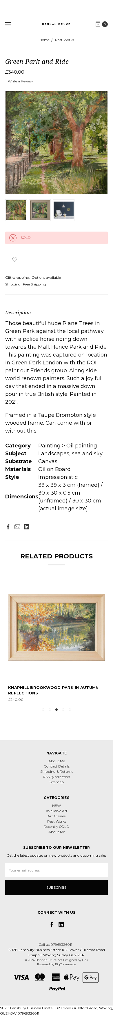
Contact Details (57, 766)
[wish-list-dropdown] (14, 259)
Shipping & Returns (56, 771)
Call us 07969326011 (55, 944)
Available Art (57, 811)
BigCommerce (65, 964)
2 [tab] (50, 709)
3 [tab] (56, 709)
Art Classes (56, 816)
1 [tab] (43, 709)
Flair (85, 960)
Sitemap (57, 782)
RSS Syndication (56, 777)
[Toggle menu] (8, 24)
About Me (56, 761)
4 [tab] (63, 709)
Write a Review (20, 81)
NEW (56, 805)
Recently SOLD (56, 826)
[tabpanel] (56, 640)
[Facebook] (8, 527)
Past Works (56, 821)
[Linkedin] (27, 527)
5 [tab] (70, 709)
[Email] (17, 527)
